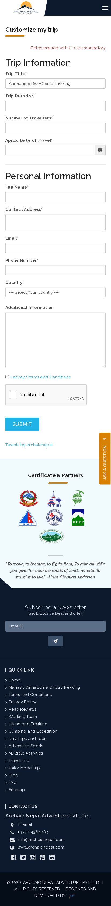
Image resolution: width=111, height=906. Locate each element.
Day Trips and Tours (28, 738)
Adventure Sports (26, 745)
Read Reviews (23, 709)
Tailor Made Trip (24, 767)
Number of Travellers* (29, 118)
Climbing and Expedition (33, 731)
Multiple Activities (26, 753)
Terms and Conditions (30, 694)
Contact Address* (24, 209)
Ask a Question (105, 462)
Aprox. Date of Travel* (29, 140)
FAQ (13, 782)
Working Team (23, 716)
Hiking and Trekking (28, 723)
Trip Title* (16, 73)
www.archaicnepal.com (41, 847)
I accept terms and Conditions (41, 377)
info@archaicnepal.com (41, 839)
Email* (12, 238)
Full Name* (17, 187)
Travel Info (19, 760)
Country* (14, 282)
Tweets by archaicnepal (29, 444)
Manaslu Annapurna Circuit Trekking (44, 687)
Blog (13, 775)
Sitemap (17, 789)
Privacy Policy (22, 702)
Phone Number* (21, 260)
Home (14, 680)
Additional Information (29, 307)
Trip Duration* (20, 95)
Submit (22, 424)
